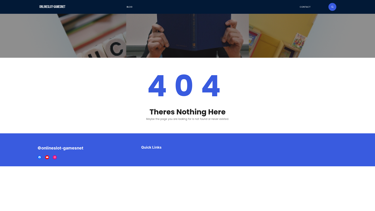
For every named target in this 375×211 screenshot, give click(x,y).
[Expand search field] (332, 7)
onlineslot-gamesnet (52, 7)
